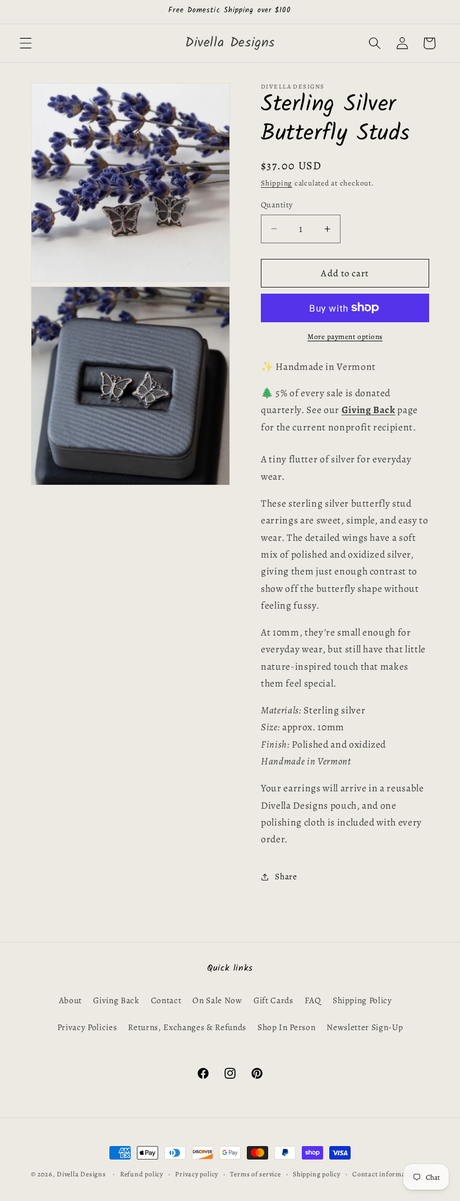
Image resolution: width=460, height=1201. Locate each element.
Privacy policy (196, 1174)
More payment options (345, 337)
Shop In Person (286, 1027)
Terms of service (255, 1174)
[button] (25, 43)
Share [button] (286, 876)
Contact (166, 1000)
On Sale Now (217, 1000)
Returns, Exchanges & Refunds (187, 1027)
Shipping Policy (362, 1000)
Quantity (277, 204)
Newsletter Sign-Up (364, 1027)
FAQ (313, 1000)
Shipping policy (317, 1174)
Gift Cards (273, 1000)
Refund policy (141, 1174)
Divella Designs (81, 1174)
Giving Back (116, 1000)
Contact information (385, 1174)
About (70, 1000)
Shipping (276, 183)
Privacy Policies (87, 1027)
